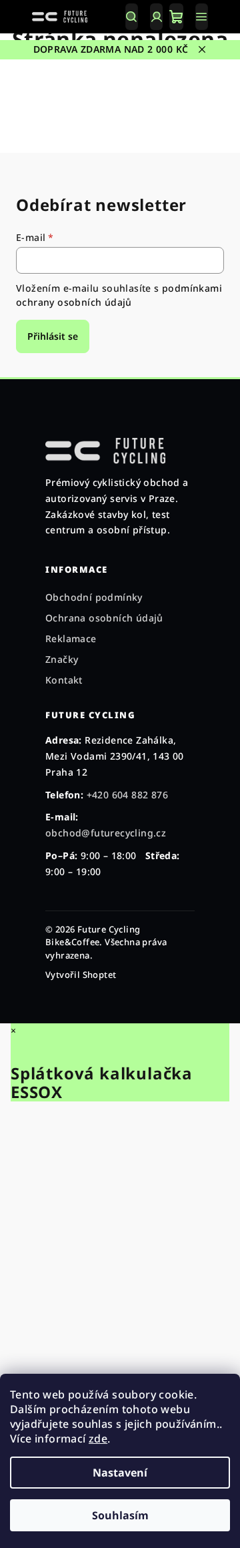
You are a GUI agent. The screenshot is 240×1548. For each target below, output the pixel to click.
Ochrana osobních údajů (104, 617)
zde (98, 1438)
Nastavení (120, 1472)
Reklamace (71, 638)
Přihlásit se (52, 336)
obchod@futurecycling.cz (105, 832)
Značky (61, 659)
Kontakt (64, 680)
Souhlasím (120, 1515)
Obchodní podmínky (94, 597)
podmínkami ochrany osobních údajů (119, 295)
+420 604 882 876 (127, 794)
